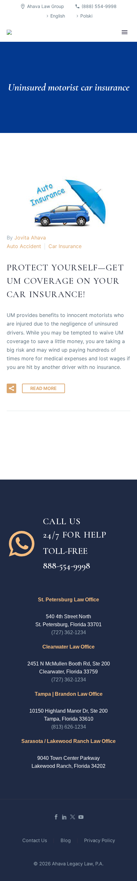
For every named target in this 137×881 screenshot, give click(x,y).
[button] (11, 388)
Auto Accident (24, 246)
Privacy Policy (99, 840)
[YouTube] (80, 816)
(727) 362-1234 (68, 632)
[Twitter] (72, 816)
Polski (86, 15)
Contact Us (34, 840)
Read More (43, 388)
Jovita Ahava (30, 237)
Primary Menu (124, 32)
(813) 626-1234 (68, 727)
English (57, 15)
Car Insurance (65, 246)
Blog (66, 840)
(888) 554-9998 (99, 6)
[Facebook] (56, 816)
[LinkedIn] (64, 816)
